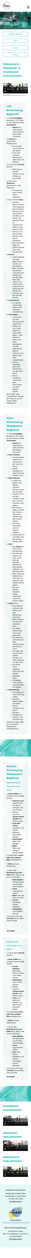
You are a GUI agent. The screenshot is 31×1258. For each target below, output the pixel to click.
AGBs (27, 1223)
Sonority (26, 95)
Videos (15, 55)
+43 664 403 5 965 (15, 1199)
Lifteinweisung (15, 34)
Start (15, 41)
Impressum (6, 1223)
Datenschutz (18, 1223)
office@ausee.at (15, 1239)
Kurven (15, 48)
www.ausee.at (15, 1220)
